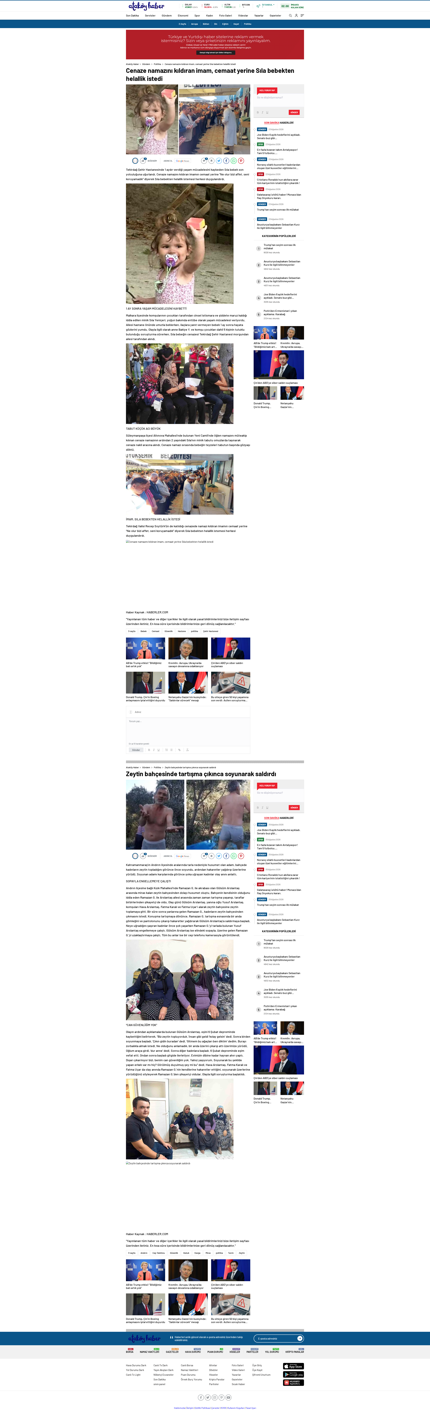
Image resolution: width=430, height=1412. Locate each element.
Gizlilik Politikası (202, 1408)
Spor (197, 15)
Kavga (197, 1253)
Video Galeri (238, 1369)
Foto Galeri (225, 15)
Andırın (144, 1253)
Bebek (144, 631)
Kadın (209, 15)
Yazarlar (259, 15)
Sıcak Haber (238, 1384)
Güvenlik (169, 631)
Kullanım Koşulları (236, 1408)
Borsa (129, 1350)
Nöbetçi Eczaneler (164, 1374)
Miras (208, 1253)
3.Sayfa (182, 24)
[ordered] (166, 750)
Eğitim (225, 24)
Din (215, 24)
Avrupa (194, 24)
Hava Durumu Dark (136, 1365)
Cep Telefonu (159, 1253)
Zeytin (242, 1253)
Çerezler (215, 1408)
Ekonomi (183, 15)
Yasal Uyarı (251, 1408)
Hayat (236, 24)
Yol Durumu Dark (135, 1369)
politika (194, 631)
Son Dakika (132, 15)
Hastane (182, 631)
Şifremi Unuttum (261, 1374)
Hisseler (235, 1350)
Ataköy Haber (132, 64)
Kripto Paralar (295, 1350)
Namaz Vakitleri (149, 1350)
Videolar (243, 15)
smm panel (159, 1384)
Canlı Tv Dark (161, 1365)
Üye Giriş (257, 1365)
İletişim (190, 1408)
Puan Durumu (215, 1350)
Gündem (167, 15)
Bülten (206, 24)
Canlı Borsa (187, 1365)
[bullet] (171, 750)
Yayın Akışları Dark (164, 1369)
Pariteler (252, 1350)
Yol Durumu (272, 1350)
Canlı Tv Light (133, 1374)
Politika (247, 24)
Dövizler (213, 1369)
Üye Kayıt (257, 1369)
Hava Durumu (193, 1350)
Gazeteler (275, 15)
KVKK (223, 1408)
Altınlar (213, 1365)
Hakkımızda (179, 1408)
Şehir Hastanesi (210, 631)
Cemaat (155, 631)
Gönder (136, 749)
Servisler (150, 15)
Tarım (231, 1253)
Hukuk (186, 1253)
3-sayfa (131, 631)
